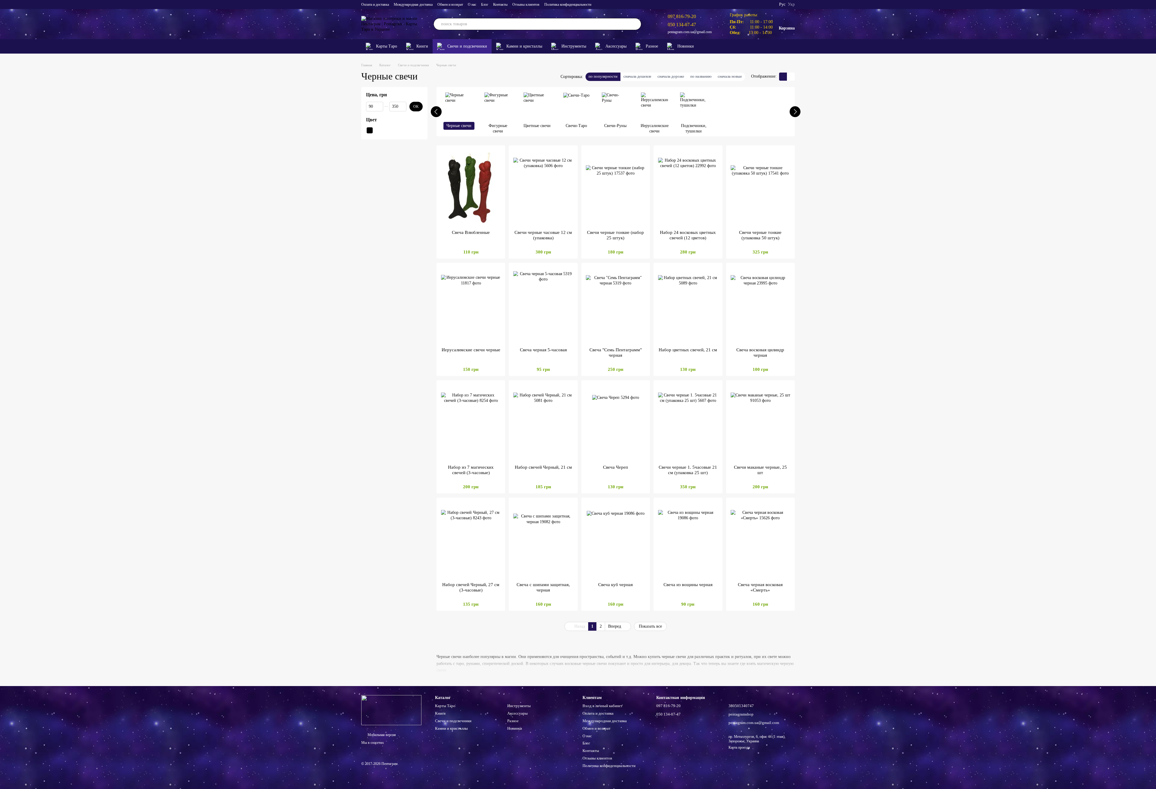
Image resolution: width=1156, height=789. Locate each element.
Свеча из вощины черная (688, 584)
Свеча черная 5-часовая (543, 349)
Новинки (685, 46)
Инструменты (573, 46)
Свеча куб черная (615, 584)
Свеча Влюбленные (471, 232)
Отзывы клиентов (525, 4)
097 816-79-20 (682, 16)
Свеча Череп (615, 467)
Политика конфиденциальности (567, 4)
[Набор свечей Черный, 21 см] (543, 422)
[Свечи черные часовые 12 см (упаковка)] (543, 187)
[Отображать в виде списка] (791, 77)
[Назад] (436, 111)
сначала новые (730, 76)
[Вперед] (795, 111)
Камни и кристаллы (524, 46)
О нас (472, 4)
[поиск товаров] (635, 24)
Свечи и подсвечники (467, 46)
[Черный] (369, 130)
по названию (701, 76)
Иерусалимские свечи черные (471, 349)
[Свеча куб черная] (615, 539)
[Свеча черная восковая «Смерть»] (760, 539)
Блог (484, 4)
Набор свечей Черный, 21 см (543, 467)
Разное (652, 46)
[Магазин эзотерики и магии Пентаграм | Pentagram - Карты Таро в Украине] (391, 710)
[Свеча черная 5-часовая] (543, 305)
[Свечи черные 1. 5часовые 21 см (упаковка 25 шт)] (688, 422)
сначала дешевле (637, 76)
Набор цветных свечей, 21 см (688, 349)
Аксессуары (615, 46)
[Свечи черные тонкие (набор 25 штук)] (615, 187)
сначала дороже (670, 76)
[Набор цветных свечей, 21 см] (688, 305)
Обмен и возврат (450, 4)
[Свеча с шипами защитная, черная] (543, 539)
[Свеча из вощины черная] (688, 539)
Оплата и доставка (375, 4)
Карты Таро (386, 46)
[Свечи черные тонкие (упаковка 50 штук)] (760, 187)
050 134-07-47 (682, 24)
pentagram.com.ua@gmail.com (690, 32)
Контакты (500, 4)
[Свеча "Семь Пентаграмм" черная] (615, 305)
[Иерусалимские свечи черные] (471, 305)
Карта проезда (739, 747)
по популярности (603, 76)
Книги (422, 46)
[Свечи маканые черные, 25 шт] (760, 422)
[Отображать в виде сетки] (783, 77)
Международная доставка (413, 4)
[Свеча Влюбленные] (471, 187)
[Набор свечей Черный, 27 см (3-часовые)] (471, 539)
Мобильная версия (381, 735)
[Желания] (781, 46)
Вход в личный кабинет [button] (603, 706)
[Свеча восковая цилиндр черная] (760, 305)
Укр (791, 4)
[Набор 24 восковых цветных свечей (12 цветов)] (688, 187)
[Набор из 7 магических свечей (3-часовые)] (471, 422)
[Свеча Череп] (615, 422)
